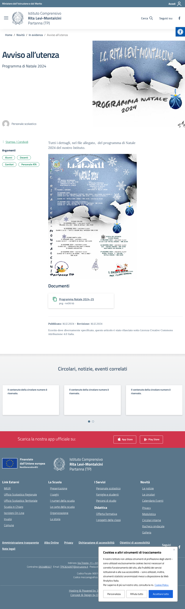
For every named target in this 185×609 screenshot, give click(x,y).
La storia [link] (55, 519)
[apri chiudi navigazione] (6, 18)
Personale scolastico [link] (108, 488)
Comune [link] (9, 525)
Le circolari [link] (148, 494)
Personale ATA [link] (28, 164)
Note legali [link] (8, 548)
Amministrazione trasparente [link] (20, 542)
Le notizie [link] (148, 488)
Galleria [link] (146, 532)
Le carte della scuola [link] (62, 507)
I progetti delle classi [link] (108, 520)
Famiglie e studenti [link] (107, 494)
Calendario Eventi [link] (152, 500)
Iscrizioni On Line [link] (14, 513)
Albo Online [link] (51, 542)
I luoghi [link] (54, 494)
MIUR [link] (7, 488)
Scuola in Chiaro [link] (13, 507)
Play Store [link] (153, 439)
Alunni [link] (8, 157)
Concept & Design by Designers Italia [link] (92, 595)
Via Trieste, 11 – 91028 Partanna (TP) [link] (97, 563)
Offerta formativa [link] (106, 514)
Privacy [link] (146, 508)
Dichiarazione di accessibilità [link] (96, 542)
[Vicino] (174, 549)
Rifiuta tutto (136, 594)
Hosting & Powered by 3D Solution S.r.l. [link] (92, 590)
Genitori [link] (9, 164)
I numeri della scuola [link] (62, 500)
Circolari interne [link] (151, 520)
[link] (180, 31)
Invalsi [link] (8, 519)
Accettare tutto (161, 594)
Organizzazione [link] (59, 513)
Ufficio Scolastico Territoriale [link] (20, 500)
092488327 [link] (45, 567)
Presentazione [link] (58, 488)
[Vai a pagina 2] (93, 421)
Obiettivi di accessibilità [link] (135, 542)
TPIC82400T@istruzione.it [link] (74, 567)
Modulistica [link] (149, 514)
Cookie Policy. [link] (162, 585)
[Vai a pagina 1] (89, 421)
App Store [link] (127, 439)
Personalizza (114, 594)
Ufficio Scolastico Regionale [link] (20, 494)
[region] (138, 574)
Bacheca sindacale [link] (153, 526)
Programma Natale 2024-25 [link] (76, 299)
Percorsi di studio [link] (106, 500)
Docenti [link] (24, 157)
